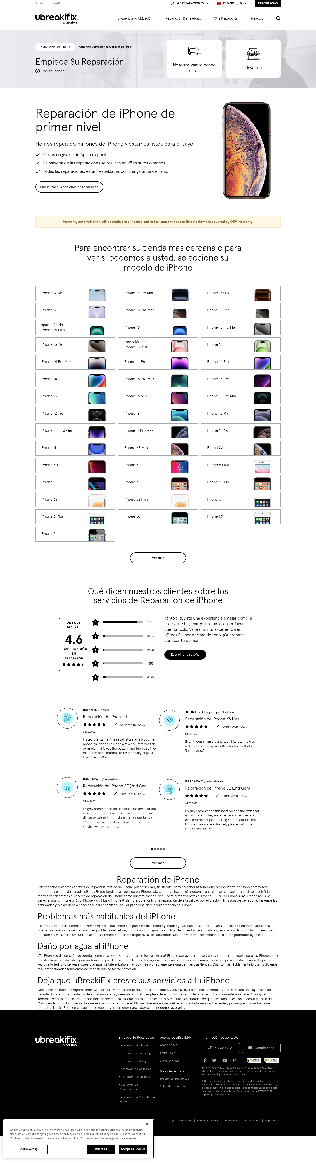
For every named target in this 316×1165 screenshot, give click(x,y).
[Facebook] (206, 1062)
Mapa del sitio (273, 1120)
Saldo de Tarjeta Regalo (175, 1086)
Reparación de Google (133, 1061)
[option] (107, 735)
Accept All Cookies (133, 1149)
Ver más (158, 558)
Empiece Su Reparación (136, 1037)
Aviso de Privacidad (208, 1120)
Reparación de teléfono (183, 18)
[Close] (147, 1124)
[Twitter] (215, 1062)
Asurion (40, 3)
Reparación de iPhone (133, 1045)
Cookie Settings (251, 1120)
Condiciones (231, 1120)
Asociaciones (168, 1045)
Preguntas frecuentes (174, 1078)
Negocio (257, 18)
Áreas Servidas (169, 1060)
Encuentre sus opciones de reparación (69, 187)
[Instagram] (237, 1062)
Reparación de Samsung (135, 1053)
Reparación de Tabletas (134, 1076)
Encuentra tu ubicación (134, 18)
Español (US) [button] (232, 3)
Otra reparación (226, 18)
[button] (189, 3)
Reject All (101, 1149)
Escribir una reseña (185, 654)
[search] (275, 18)
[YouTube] (226, 1062)
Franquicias (167, 1053)
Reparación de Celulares (135, 1068)
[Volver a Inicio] (59, 18)
